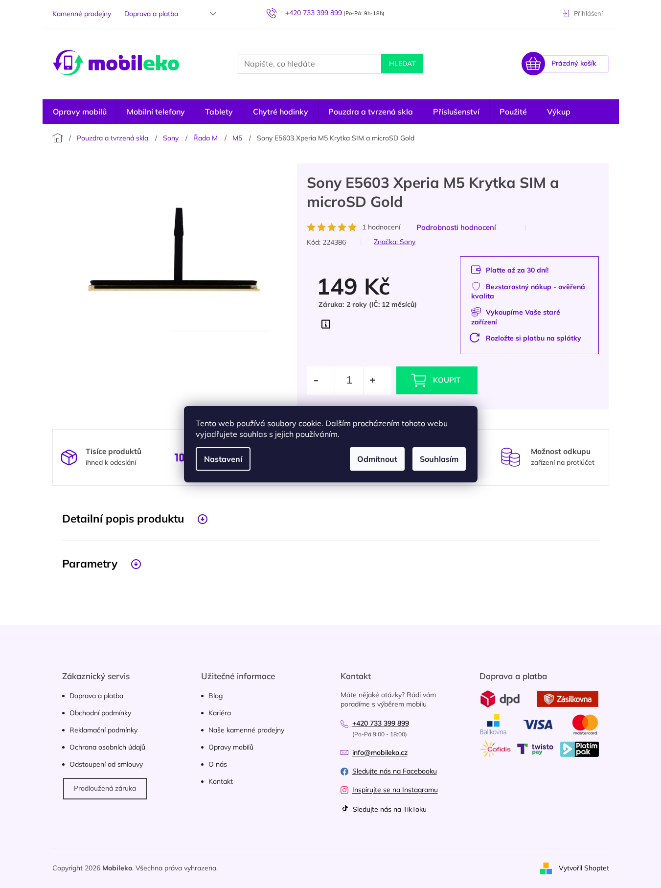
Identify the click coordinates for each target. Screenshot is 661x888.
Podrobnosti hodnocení (456, 227)
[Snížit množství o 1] (321, 380)
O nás (217, 764)
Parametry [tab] (89, 563)
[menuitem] (79, 111)
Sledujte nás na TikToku (389, 809)
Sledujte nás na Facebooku (394, 771)
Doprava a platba (151, 13)
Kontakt (220, 781)
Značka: (394, 241)
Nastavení (223, 459)
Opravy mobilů (230, 747)
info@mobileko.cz (380, 752)
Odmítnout (377, 459)
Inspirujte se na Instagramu (395, 789)
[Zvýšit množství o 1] (377, 380)
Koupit (446, 380)
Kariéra (219, 712)
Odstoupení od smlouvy (106, 764)
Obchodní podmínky (100, 712)
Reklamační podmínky (103, 730)
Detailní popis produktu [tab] (123, 518)
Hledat (402, 63)
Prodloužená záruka (105, 788)
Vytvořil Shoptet (584, 867)
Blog (215, 695)
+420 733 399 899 (380, 723)
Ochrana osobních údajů (107, 747)
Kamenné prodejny (81, 13)
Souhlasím (439, 459)
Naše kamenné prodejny (246, 730)
